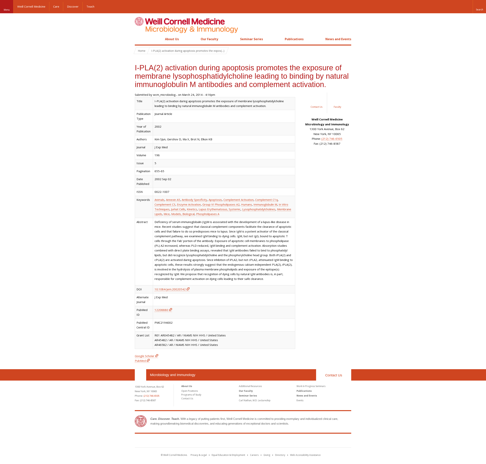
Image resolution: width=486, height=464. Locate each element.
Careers (254, 455)
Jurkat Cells (178, 209)
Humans (246, 204)
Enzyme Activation (189, 204)
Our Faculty (209, 39)
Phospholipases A (207, 214)
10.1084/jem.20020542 (170, 289)
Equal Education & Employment (228, 455)
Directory (280, 455)
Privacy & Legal (199, 455)
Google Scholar (144, 356)
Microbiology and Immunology (172, 375)
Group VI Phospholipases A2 (221, 204)
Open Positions (189, 391)
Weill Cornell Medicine (31, 6)
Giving (267, 455)
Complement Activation (238, 200)
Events (300, 400)
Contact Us (333, 375)
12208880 (161, 310)
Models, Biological (183, 214)
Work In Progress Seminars (311, 386)
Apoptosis (215, 200)
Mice (167, 214)
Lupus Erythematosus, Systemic (220, 209)
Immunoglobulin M (265, 204)
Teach (90, 6)
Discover (73, 6)
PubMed (140, 361)
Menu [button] (7, 9)
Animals (159, 200)
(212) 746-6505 (331, 139)
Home (139, 39)
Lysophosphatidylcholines (258, 209)
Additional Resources (250, 386)
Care (56, 6)
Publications (294, 39)
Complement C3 (165, 204)
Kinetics (192, 209)
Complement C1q (266, 200)
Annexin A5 (173, 200)
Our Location (140, 375)
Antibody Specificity (194, 200)
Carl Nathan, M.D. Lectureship (255, 400)
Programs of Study (191, 394)
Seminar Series (251, 39)
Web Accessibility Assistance (305, 455)
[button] (479, 6)
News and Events (338, 39)
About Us (172, 39)
